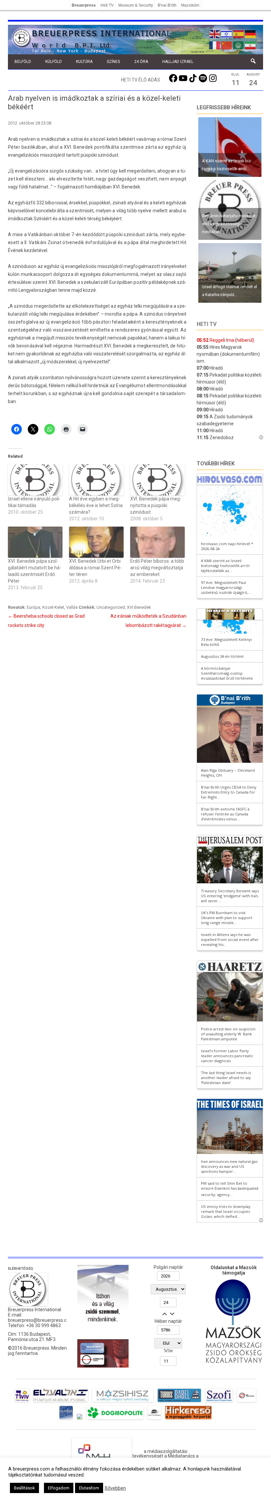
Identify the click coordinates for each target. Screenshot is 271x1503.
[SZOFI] (219, 1402)
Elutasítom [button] (89, 1487)
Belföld (23, 61)
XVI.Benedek (139, 607)
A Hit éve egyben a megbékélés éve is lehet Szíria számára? (96, 505)
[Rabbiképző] (79, 1419)
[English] (215, 33)
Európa (33, 607)
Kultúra (84, 61)
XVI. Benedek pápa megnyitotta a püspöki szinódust (155, 505)
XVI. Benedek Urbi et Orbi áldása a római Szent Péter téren (95, 567)
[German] (250, 33)
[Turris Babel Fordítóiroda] (179, 1402)
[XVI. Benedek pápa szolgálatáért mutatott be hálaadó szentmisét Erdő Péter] (35, 542)
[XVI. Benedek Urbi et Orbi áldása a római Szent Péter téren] (96, 542)
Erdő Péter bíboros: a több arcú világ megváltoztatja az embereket (157, 567)
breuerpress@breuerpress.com (40, 1320)
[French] (215, 44)
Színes (113, 61)
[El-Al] (61, 1402)
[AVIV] (22, 1402)
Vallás (72, 607)
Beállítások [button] (24, 1487)
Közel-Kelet (53, 607)
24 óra (141, 61)
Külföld (53, 61)
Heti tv (206, 324)
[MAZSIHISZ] (123, 1402)
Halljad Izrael (177, 61)
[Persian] (250, 44)
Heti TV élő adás (140, 79)
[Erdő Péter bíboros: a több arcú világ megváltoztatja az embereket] (157, 542)
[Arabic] (239, 44)
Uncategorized (111, 607)
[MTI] (246, 1402)
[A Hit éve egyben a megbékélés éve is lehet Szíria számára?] (96, 479)
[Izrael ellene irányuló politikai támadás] (35, 479)
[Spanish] (239, 33)
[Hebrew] (227, 33)
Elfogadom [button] (58, 1487)
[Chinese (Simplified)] (227, 44)
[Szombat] (66, 1419)
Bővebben (115, 1488)
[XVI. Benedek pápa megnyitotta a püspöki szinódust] (157, 479)
